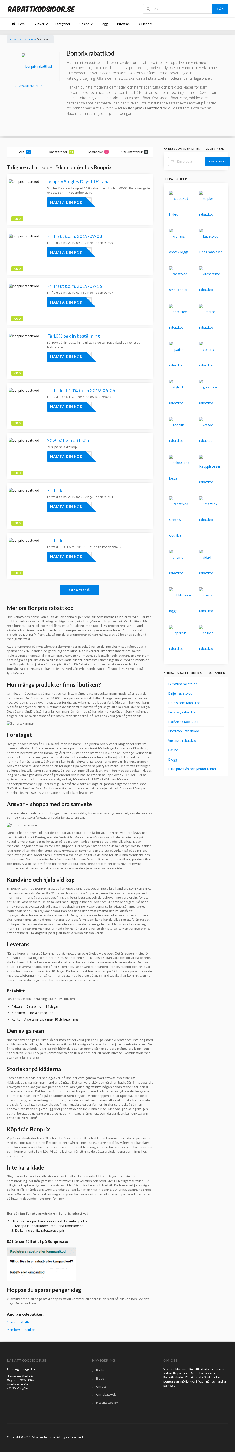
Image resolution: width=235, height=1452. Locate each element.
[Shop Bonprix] (37, 66)
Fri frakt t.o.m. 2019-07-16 (74, 286)
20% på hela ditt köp (68, 440)
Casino (173, 750)
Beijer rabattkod (180, 693)
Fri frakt (55, 490)
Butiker (101, 1370)
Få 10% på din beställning (73, 336)
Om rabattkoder (107, 1395)
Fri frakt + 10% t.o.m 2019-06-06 (81, 390)
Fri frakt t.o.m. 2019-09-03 (74, 236)
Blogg (172, 759)
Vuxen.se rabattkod (182, 740)
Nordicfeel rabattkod (183, 731)
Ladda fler (77, 590)
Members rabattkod (21, 1330)
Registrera (218, 161)
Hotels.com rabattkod (184, 703)
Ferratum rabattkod (182, 684)
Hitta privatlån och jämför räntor (192, 769)
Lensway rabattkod (182, 712)
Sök (220, 9)
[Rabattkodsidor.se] (41, 8)
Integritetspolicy (107, 1403)
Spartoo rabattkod (20, 1322)
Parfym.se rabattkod (183, 721)
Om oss (101, 1387)
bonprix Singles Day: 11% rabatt (80, 181)
